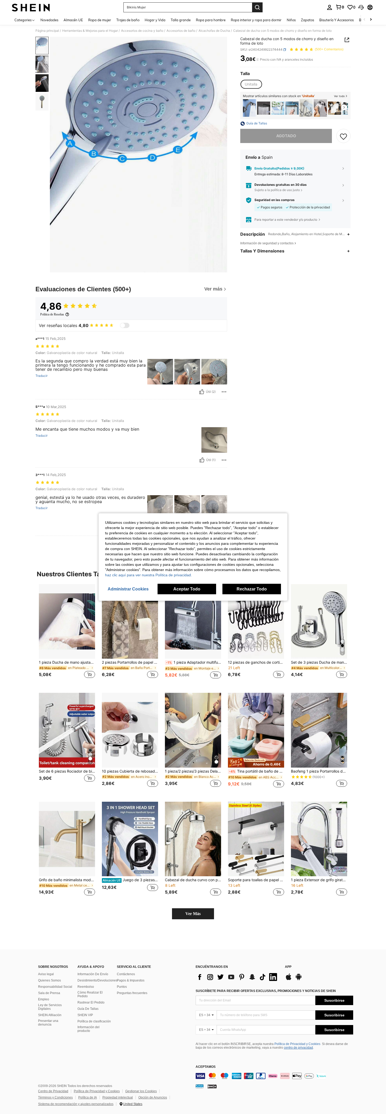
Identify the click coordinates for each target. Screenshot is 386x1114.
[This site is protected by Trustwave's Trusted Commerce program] (200, 1086)
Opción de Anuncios (152, 1097)
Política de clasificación (94, 1021)
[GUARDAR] (343, 136)
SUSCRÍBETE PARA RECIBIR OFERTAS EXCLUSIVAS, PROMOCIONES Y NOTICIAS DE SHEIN (266, 991)
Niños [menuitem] (291, 20)
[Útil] (202, 392)
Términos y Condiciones (55, 1097)
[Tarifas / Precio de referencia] (257, 59)
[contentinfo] (274, 1076)
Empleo (43, 999)
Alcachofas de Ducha (214, 31)
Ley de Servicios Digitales (50, 1007)
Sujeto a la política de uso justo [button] (277, 190)
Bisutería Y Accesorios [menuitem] (336, 20)
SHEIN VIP (85, 1015)
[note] (256, 763)
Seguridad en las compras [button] (274, 200)
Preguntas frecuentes (132, 993)
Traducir (41, 376)
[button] (361, 7)
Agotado (286, 136)
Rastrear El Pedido (91, 1002)
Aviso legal (46, 974)
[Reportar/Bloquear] (224, 392)
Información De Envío (92, 974)
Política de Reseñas (52, 314)
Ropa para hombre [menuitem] (211, 20)
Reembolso (85, 987)
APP (288, 967)
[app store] (288, 979)
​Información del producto (88, 1029)
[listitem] (249, 108)
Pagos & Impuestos (130, 980)
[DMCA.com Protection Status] (212, 1086)
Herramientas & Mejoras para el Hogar (90, 31)
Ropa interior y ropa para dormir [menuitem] (256, 20)
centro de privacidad (298, 1047)
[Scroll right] (371, 20)
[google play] (298, 979)
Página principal (47, 31)
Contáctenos (126, 974)
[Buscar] (257, 7)
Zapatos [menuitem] (307, 20)
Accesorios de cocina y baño (142, 31)
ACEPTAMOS (206, 1067)
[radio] (251, 84)
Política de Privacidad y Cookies (297, 1044)
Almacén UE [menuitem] (73, 20)
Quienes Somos (49, 980)
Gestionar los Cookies (141, 1091)
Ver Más (193, 913)
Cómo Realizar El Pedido (90, 994)
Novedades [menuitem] (49, 20)
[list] (238, 977)
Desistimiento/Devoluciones (97, 980)
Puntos (122, 987)
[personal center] (329, 7)
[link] (339, 7)
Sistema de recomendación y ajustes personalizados (75, 1104)
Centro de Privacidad (53, 1091)
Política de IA (87, 1097)
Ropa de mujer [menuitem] (99, 20)
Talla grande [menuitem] (181, 20)
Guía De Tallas (87, 1009)
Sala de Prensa (49, 993)
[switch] (124, 325)
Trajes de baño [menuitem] (127, 20)
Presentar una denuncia (48, 1022)
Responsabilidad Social (55, 987)
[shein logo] (31, 7)
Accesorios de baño (180, 31)
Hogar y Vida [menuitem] (155, 20)
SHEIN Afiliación (49, 1015)
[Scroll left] (364, 20)
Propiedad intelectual (117, 1097)
